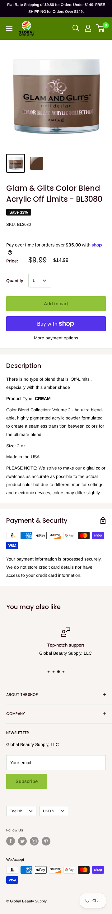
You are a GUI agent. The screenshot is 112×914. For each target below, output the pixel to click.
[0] (101, 28)
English (16, 811)
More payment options (56, 337)
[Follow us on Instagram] (34, 841)
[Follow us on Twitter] (22, 841)
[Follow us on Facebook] (10, 841)
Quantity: (15, 280)
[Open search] (75, 28)
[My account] (88, 28)
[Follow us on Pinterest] (46, 841)
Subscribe (27, 781)
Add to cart (56, 303)
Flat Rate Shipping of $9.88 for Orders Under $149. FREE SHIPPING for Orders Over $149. (56, 8)
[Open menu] (9, 28)
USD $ (48, 811)
